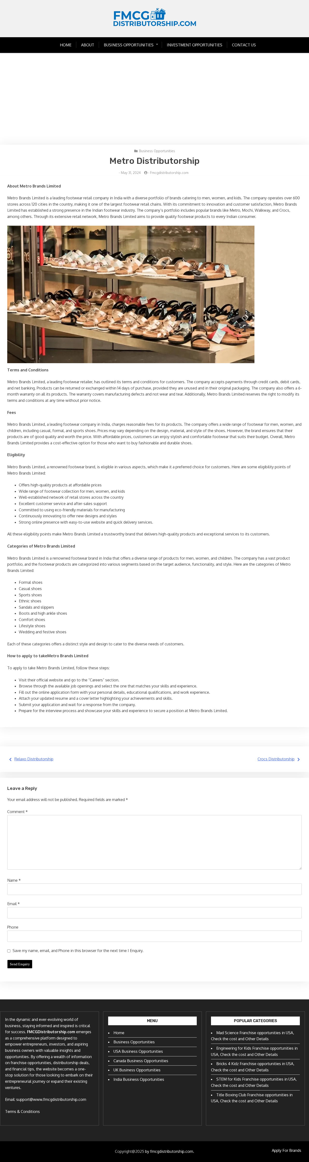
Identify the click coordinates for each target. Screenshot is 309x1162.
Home (65, 45)
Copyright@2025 (129, 1151)
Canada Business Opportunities (140, 1060)
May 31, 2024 (131, 173)
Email (13, 903)
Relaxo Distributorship (33, 759)
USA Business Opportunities (138, 1051)
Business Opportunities (129, 45)
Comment (17, 811)
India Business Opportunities (138, 1079)
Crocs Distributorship (276, 759)
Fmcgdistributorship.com (169, 173)
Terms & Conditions (22, 1111)
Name (14, 880)
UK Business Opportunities (137, 1070)
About (87, 45)
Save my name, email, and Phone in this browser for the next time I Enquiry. (78, 950)
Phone (12, 927)
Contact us (244, 45)
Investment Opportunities (194, 45)
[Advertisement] (154, 99)
